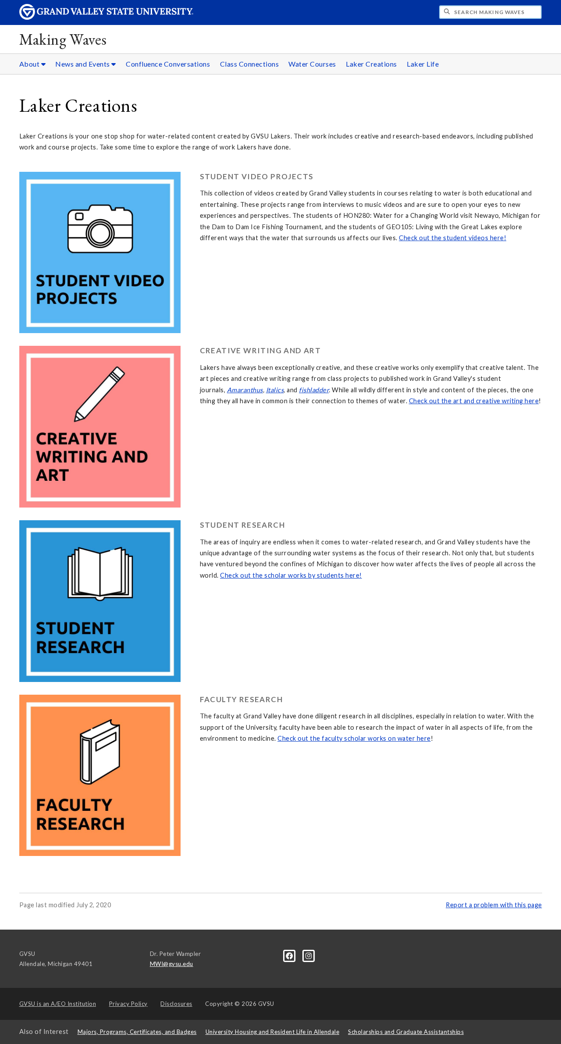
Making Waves (63, 39)
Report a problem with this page (494, 905)
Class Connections (249, 64)
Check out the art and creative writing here (474, 401)
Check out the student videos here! (452, 237)
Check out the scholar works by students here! (291, 575)
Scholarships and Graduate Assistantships (406, 1031)
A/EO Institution (57, 1003)
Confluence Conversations (168, 64)
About (30, 64)
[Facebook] (290, 955)
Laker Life (423, 64)
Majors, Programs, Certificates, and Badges (137, 1031)
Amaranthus (245, 390)
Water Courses (312, 64)
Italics (275, 390)
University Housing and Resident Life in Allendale (273, 1031)
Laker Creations (371, 64)
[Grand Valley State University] (106, 17)
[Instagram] (309, 955)
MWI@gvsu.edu (171, 963)
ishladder (315, 390)
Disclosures (176, 1003)
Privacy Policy (128, 1003)
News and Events (83, 64)
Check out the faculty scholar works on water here (354, 738)
